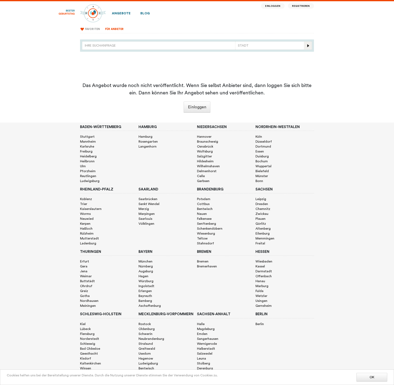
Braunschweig (207, 141)
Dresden (261, 204)
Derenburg (205, 368)
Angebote (121, 13)
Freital (260, 243)
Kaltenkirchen (90, 363)
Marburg (261, 286)
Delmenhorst (206, 171)
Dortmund (263, 146)
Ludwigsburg (90, 181)
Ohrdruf (86, 286)
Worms (85, 213)
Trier (83, 204)
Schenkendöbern (209, 228)
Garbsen (203, 181)
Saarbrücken (148, 199)
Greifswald (147, 348)
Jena (83, 271)
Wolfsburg (205, 151)
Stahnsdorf (205, 243)
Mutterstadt (89, 238)
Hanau (260, 281)
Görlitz (260, 223)
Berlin (259, 324)
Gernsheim (263, 305)
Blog (145, 13)
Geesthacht (89, 353)
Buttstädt (87, 281)
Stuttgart (87, 136)
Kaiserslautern (91, 209)
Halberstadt (206, 348)
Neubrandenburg (151, 338)
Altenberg (263, 228)
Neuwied (87, 218)
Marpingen (147, 213)
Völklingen (146, 223)
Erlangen (145, 291)
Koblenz (86, 199)
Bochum (261, 161)
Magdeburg (206, 329)
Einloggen (272, 6)
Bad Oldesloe (90, 348)
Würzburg (146, 281)
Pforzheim (88, 171)
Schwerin (145, 334)
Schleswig (87, 343)
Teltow (202, 238)
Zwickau (261, 213)
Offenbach (263, 276)
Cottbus (203, 204)
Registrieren (301, 6)
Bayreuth (145, 296)
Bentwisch (205, 209)
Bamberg (145, 300)
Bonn (259, 181)
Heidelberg (88, 156)
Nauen (202, 213)
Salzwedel (204, 353)
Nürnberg (146, 266)
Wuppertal (263, 166)
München (145, 261)
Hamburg (145, 136)
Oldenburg (147, 329)
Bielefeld (262, 171)
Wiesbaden (263, 261)
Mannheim (88, 141)
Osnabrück (205, 146)
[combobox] (158, 45)
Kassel (260, 266)
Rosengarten (148, 141)
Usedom (145, 353)
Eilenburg (262, 233)
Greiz (84, 291)
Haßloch (86, 228)
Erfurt (84, 261)
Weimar (86, 276)
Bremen (202, 261)
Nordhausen (89, 300)
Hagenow (146, 358)
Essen (259, 151)
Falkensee (204, 218)
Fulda (259, 291)
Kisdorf (85, 358)
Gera (83, 266)
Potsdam (203, 199)
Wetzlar (261, 296)
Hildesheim (205, 161)
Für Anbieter (114, 29)
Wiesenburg (206, 233)
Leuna (201, 358)
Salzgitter (204, 156)
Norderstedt (89, 338)
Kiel (83, 324)
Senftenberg (206, 223)
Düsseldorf (263, 141)
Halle (201, 324)
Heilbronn (87, 161)
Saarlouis (145, 218)
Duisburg (262, 156)
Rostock (145, 324)
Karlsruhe (87, 146)
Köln (258, 136)
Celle (201, 176)
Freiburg (86, 151)
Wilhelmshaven (208, 166)
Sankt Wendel (149, 204)
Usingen (261, 300)
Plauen (260, 218)
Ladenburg (88, 243)
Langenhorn (148, 146)
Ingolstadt (146, 286)
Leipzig (260, 199)
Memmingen (264, 238)
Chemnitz (262, 209)
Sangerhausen (207, 338)
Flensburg (87, 334)
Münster (261, 176)
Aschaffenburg (150, 305)
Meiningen (88, 305)
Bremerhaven (207, 266)
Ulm (83, 166)
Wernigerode (207, 343)
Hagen (143, 276)
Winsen (85, 368)
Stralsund (146, 343)
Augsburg (146, 271)
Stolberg (203, 363)
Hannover (204, 136)
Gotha (85, 296)
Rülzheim (87, 233)
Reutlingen (88, 176)
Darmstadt (263, 271)
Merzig (144, 209)
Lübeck (85, 329)
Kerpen (85, 223)
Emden (202, 334)
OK (372, 377)
